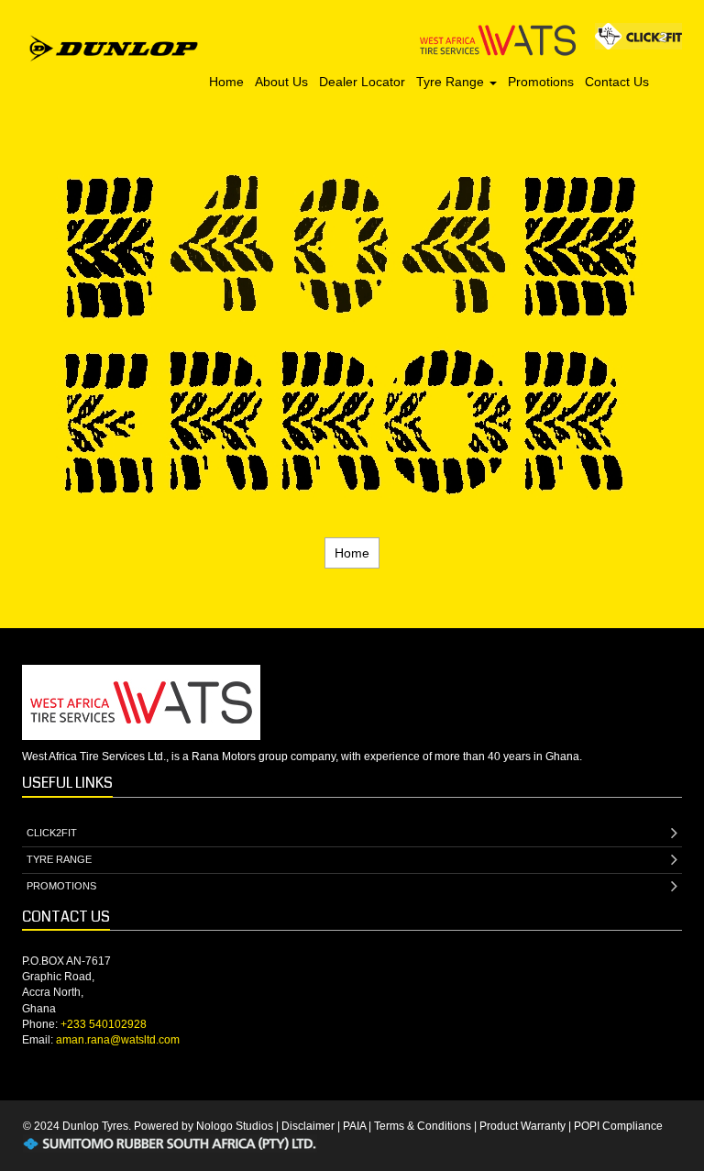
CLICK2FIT (52, 832)
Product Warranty (522, 1126)
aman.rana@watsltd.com (118, 1039)
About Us (281, 81)
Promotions (541, 81)
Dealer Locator (362, 81)
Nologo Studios (234, 1126)
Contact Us (617, 81)
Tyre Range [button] (452, 81)
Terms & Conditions (422, 1126)
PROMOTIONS (61, 885)
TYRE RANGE (59, 859)
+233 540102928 (103, 1024)
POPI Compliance (618, 1126)
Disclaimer (308, 1126)
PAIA (354, 1126)
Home (226, 81)
